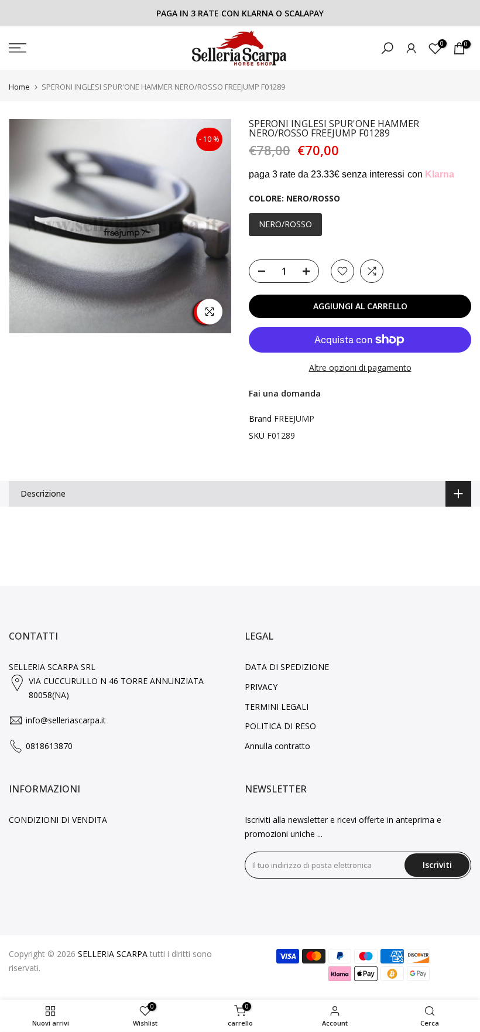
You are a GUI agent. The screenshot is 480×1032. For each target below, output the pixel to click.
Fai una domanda (285, 393)
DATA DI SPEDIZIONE (287, 666)
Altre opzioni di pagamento (360, 367)
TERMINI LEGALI (276, 706)
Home (19, 87)
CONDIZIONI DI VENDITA (58, 819)
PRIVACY (261, 686)
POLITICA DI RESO (280, 726)
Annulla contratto (277, 745)
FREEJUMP (294, 418)
